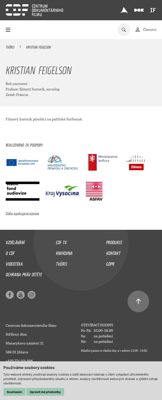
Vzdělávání (15, 241)
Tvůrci (10, 46)
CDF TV (61, 241)
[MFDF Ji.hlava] (124, 10)
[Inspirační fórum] (153, 10)
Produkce (114, 241)
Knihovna (64, 252)
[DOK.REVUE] (139, 10)
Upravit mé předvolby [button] (45, 392)
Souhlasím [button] (14, 392)
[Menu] (8, 30)
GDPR (110, 263)
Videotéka (14, 263)
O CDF (10, 252)
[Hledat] (123, 29)
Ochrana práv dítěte (24, 273)
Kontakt (113, 252)
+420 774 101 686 (19, 361)
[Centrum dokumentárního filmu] (17, 10)
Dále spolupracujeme (22, 213)
